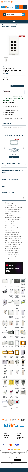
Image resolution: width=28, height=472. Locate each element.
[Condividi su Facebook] (11, 106)
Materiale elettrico (14, 25)
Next (23, 148)
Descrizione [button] (7, 123)
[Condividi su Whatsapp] (13, 106)
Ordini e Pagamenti (9, 432)
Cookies (19, 433)
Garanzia (6, 435)
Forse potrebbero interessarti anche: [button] (12, 171)
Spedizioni (6, 433)
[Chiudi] (23, 198)
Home (4, 25)
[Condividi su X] (15, 106)
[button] (4, 14)
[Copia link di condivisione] (17, 106)
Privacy (19, 435)
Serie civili (5, 26)
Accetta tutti (17, 459)
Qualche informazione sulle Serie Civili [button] (13, 185)
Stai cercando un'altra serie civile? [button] (11, 164)
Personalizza (10, 459)
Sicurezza (19, 432)
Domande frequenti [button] (8, 192)
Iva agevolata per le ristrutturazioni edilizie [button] (10, 178)
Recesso (6, 437)
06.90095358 (22, 463)
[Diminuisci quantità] (4, 86)
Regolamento (20, 437)
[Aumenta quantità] (9, 86)
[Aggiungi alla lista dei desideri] (4, 67)
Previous (4, 148)
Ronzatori (14, 26)
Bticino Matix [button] (7, 198)
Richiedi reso (20, 439)
